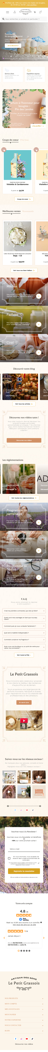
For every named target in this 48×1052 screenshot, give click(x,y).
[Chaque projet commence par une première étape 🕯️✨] (39, 777)
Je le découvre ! (13, 47)
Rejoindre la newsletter (24, 871)
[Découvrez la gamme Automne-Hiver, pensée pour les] (9, 777)
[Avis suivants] (43, 937)
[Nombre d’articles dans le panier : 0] (35, 12)
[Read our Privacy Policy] (38, 863)
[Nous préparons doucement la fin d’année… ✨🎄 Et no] (39, 791)
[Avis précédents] (4, 937)
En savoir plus (24, 702)
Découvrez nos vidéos (24, 440)
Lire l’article (10, 395)
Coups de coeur (22, 199)
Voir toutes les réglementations (22, 498)
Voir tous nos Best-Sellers (22, 270)
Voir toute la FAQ (23, 655)
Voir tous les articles (22, 404)
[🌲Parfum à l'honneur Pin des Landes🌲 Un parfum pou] (24, 791)
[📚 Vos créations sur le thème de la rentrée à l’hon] (24, 777)
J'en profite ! (36, 126)
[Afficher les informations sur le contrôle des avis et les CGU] (41, 922)
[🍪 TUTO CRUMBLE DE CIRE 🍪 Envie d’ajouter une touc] (9, 791)
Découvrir (10, 489)
